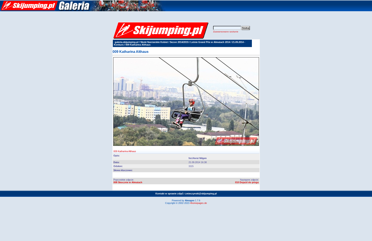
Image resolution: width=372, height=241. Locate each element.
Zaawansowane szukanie (225, 31)
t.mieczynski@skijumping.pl (201, 193)
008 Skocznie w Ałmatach (127, 182)
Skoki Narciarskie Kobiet (154, 42)
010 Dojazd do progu (247, 182)
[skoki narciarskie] (83, 10)
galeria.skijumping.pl (126, 42)
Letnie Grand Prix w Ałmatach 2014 (210, 42)
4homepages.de (198, 203)
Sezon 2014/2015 (179, 42)
